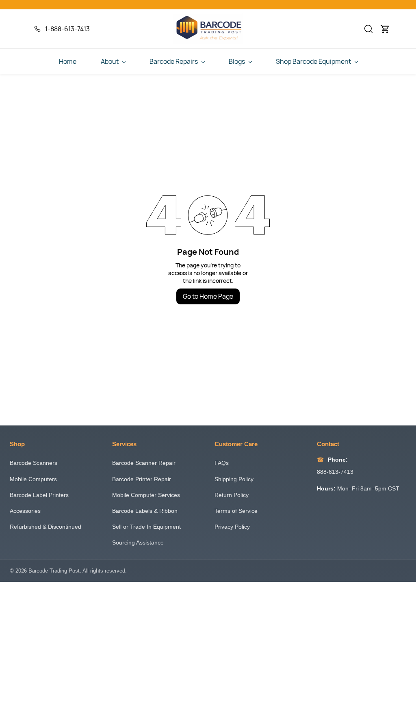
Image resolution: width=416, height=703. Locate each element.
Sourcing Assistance (138, 542)
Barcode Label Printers (39, 495)
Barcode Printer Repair (141, 479)
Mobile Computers (33, 479)
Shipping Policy (234, 479)
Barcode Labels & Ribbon (145, 511)
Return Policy (231, 495)
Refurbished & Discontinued (45, 526)
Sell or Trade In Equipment (146, 526)
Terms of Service (236, 511)
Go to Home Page (208, 296)
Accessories (25, 511)
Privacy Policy (232, 526)
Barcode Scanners (33, 463)
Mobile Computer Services (146, 495)
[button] (368, 29)
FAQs (221, 463)
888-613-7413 (335, 472)
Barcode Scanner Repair (144, 463)
